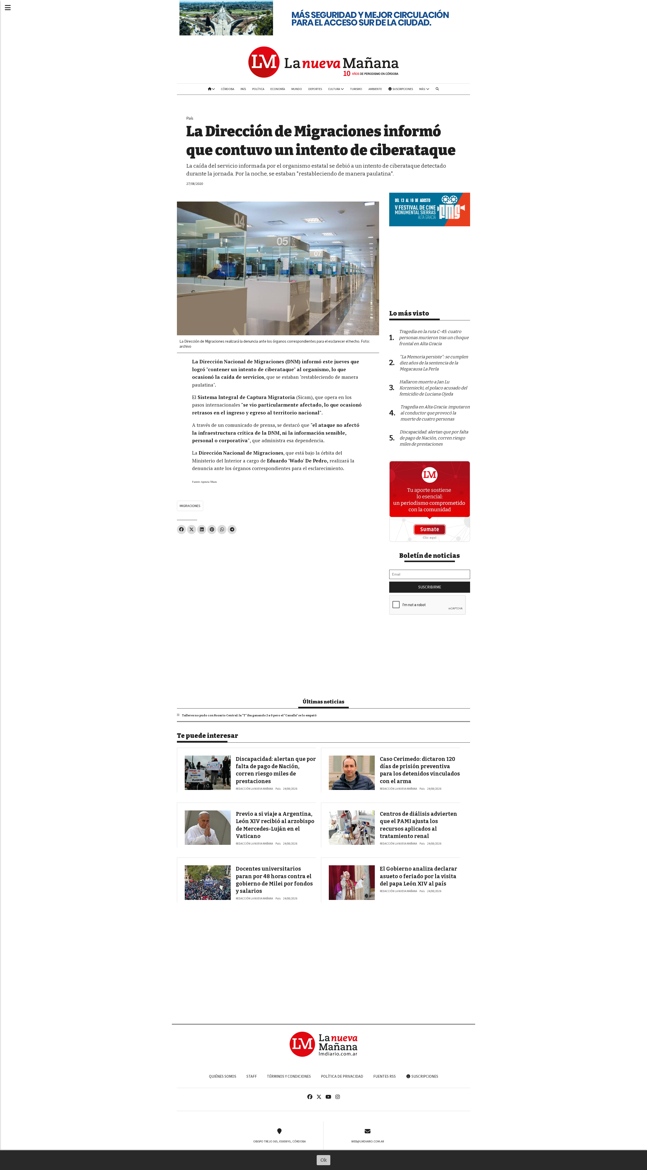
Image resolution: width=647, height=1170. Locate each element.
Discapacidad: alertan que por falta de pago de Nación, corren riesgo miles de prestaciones (434, 438)
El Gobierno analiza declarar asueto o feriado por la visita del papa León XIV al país (418, 876)
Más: (422, 89)
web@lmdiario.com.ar (367, 1141)
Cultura (334, 89)
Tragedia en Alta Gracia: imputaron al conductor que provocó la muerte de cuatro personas (435, 413)
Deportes (315, 89)
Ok (323, 1160)
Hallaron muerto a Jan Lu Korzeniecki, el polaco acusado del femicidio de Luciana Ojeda (433, 388)
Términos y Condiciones (289, 1076)
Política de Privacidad (342, 1076)
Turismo (356, 89)
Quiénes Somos (222, 1076)
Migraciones (190, 506)
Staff (251, 1076)
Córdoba (227, 89)
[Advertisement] (278, 575)
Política (258, 89)
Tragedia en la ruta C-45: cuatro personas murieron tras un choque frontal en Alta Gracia (434, 337)
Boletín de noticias (429, 556)
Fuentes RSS (384, 1076)
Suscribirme (429, 587)
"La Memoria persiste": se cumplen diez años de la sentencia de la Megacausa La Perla (434, 363)
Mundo (296, 89)
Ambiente (375, 89)
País (243, 89)
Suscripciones (402, 89)
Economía (277, 89)
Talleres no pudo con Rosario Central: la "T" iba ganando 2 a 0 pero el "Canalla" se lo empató (249, 715)
